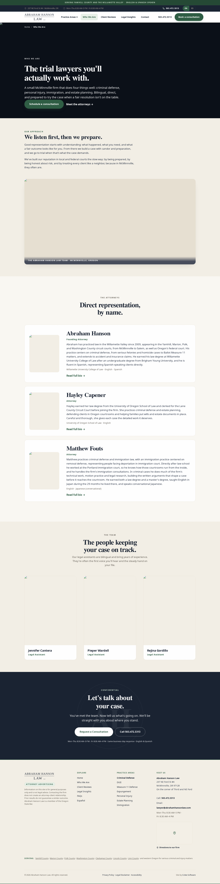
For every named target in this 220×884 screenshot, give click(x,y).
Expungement (124, 791)
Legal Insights (128, 17)
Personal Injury (124, 795)
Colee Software (189, 875)
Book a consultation (189, 17)
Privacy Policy (108, 875)
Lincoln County (120, 858)
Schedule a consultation (44, 104)
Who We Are (89, 17)
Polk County (69, 858)
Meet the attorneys (78, 104)
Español (81, 800)
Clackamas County (104, 858)
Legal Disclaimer (122, 875)
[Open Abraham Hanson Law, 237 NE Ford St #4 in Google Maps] (174, 833)
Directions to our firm (169, 847)
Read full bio (74, 375)
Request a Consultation (94, 731)
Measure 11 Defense (127, 787)
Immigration (123, 805)
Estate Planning (125, 800)
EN (186, 8)
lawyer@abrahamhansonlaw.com (174, 807)
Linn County (133, 858)
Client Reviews (108, 17)
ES (192, 8)
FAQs (79, 795)
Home (27, 27)
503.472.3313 (168, 798)
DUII (119, 782)
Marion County (56, 858)
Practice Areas (69, 17)
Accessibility (136, 875)
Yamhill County (41, 858)
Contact (145, 17)
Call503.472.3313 (130, 731)
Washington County (85, 858)
